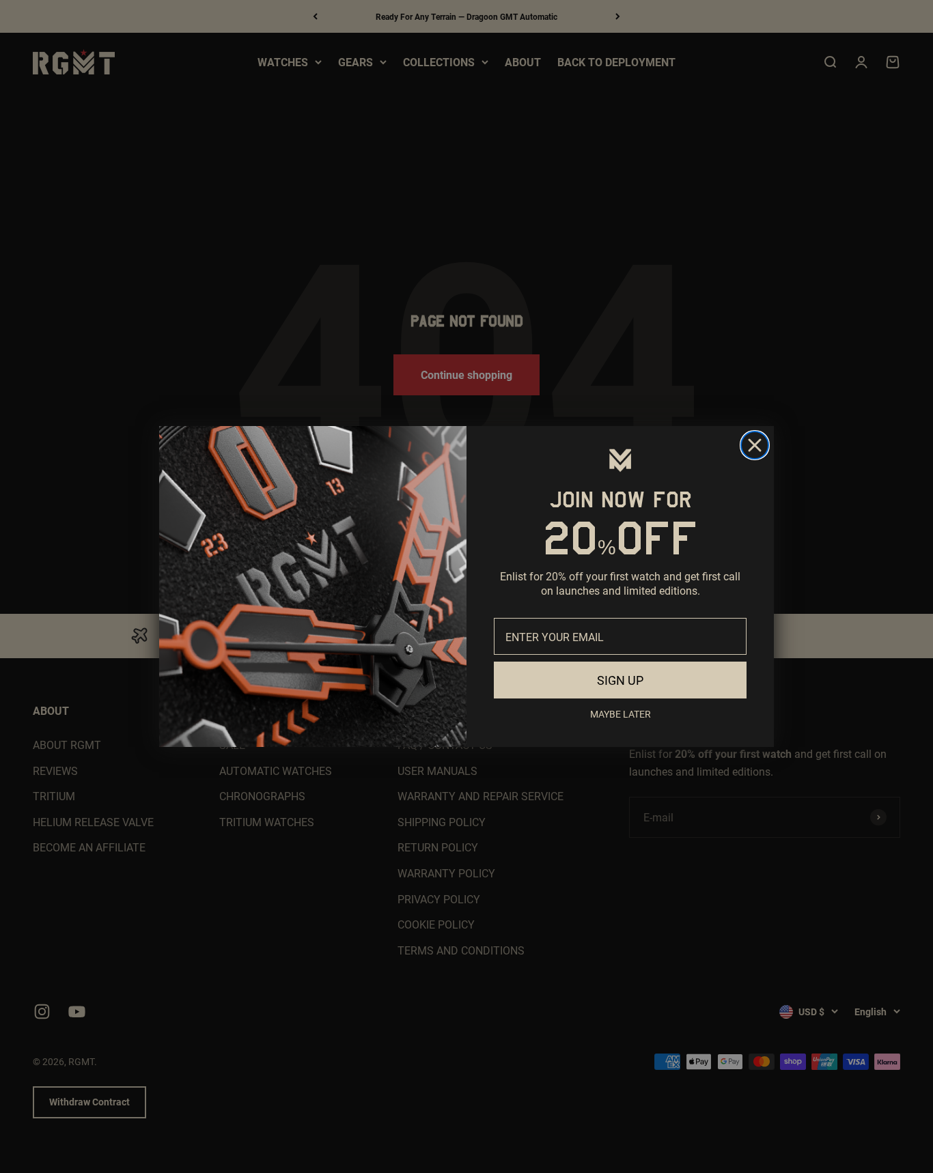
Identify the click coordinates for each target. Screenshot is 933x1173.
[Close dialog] (754, 445)
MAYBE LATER (620, 713)
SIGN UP (620, 680)
